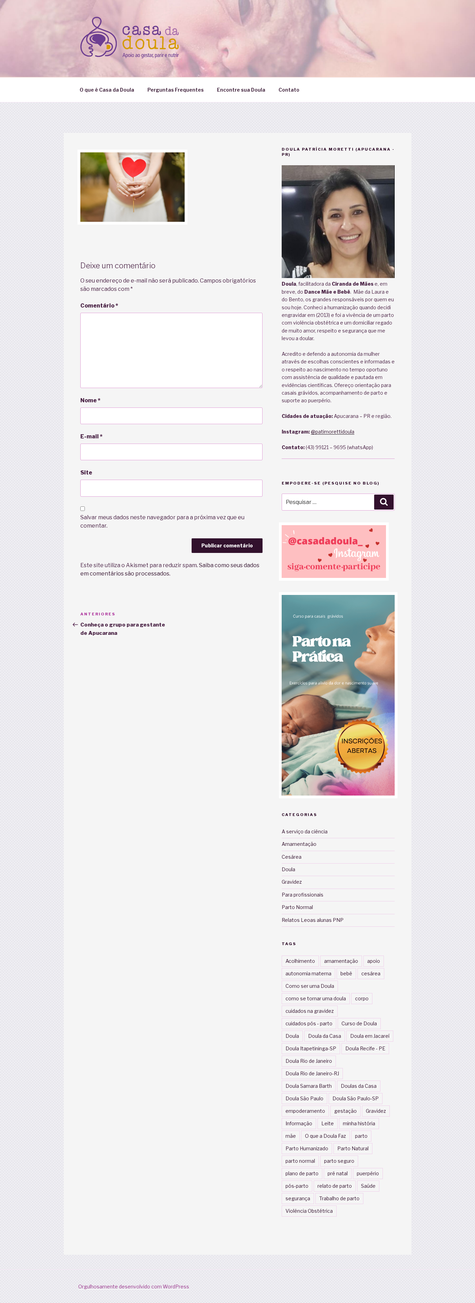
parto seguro (339, 1161)
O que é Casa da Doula (107, 90)
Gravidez (292, 882)
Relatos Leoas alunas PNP (313, 920)
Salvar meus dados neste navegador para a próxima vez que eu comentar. (162, 521)
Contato (289, 90)
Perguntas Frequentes (175, 90)
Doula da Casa (324, 1036)
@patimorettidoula (332, 432)
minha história (359, 1123)
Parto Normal (297, 907)
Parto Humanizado (306, 1148)
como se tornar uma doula (315, 998)
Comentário (99, 305)
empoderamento (305, 1111)
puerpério (368, 1173)
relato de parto (334, 1186)
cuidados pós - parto (308, 1023)
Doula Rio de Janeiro (308, 1061)
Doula (288, 869)
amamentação (341, 961)
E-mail (91, 436)
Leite (327, 1123)
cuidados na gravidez (309, 1011)
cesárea (370, 973)
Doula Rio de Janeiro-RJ (312, 1073)
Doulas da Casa (359, 1086)
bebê (346, 973)
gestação (345, 1111)
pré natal (338, 1173)
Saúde (368, 1186)
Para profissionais (302, 895)
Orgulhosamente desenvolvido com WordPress (133, 1286)
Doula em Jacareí (369, 1036)
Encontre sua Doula (241, 90)
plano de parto (302, 1173)
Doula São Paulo (304, 1098)
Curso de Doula (359, 1023)
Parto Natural (353, 1148)
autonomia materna (308, 973)
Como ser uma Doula (309, 986)
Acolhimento (300, 961)
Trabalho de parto (339, 1198)
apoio (373, 961)
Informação (298, 1123)
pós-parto (296, 1186)
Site (86, 472)
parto (361, 1136)
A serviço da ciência (305, 831)
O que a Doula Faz (325, 1136)
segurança (297, 1198)
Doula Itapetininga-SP (310, 1048)
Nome (90, 400)
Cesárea (291, 857)
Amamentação (299, 844)
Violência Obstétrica (309, 1211)
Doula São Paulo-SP (355, 1098)
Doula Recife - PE (365, 1048)
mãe (290, 1136)
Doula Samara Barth (308, 1086)
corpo (362, 998)
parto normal (300, 1161)
